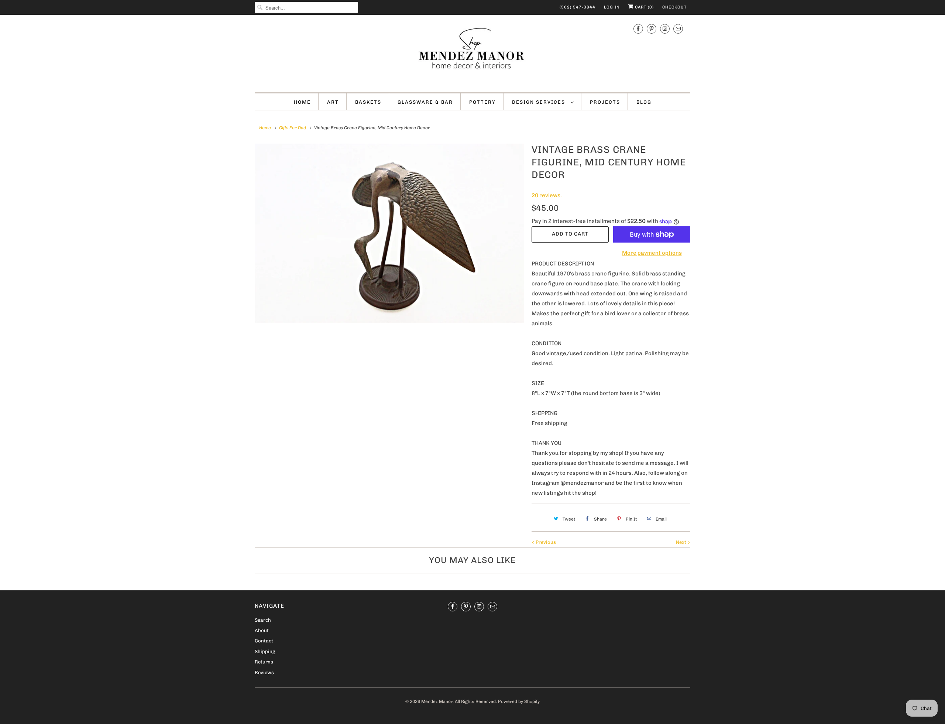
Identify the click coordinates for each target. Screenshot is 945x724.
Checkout (674, 7)
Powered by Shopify (519, 701)
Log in (612, 7)
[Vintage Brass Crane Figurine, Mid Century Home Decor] (389, 233)
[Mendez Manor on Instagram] (665, 29)
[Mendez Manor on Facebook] (638, 29)
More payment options (652, 253)
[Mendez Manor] (472, 52)
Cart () (643, 7)
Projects (605, 102)
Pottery (482, 102)
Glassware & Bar (425, 102)
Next (681, 542)
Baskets (368, 102)
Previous (545, 542)
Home (302, 102)
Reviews (264, 672)
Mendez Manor (437, 701)
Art (333, 102)
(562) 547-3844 (577, 7)
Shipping (265, 651)
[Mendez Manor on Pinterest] (651, 29)
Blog (644, 102)
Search (263, 620)
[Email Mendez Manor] (678, 29)
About (262, 630)
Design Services (539, 102)
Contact (264, 641)
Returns (264, 662)
